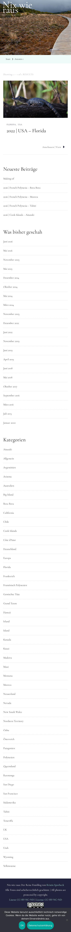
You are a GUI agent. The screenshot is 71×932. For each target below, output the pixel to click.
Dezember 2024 (11, 277)
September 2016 (11, 395)
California (8, 513)
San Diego (8, 784)
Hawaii (7, 612)
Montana (8, 675)
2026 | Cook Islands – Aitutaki (18, 215)
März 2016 (8, 404)
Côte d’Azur (9, 540)
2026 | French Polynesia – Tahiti (19, 205)
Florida (11, 124)
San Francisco (10, 793)
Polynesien (8, 757)
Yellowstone (9, 866)
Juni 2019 (7, 350)
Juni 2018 (8, 368)
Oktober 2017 (10, 386)
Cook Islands (10, 531)
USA (20, 124)
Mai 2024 (7, 296)
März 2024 (8, 305)
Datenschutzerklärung (40, 925)
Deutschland (9, 549)
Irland (6, 621)
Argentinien (9, 467)
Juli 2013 (7, 413)
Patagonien (9, 748)
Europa (7, 558)
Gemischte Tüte (11, 594)
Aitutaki (7, 449)
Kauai (6, 648)
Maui (6, 666)
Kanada (7, 639)
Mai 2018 (7, 377)
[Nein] (67, 922)
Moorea (7, 685)
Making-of (8, 178)
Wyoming (8, 857)
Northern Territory (13, 721)
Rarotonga (8, 775)
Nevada (7, 703)
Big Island (8, 494)
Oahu (6, 730)
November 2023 (11, 314)
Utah (5, 848)
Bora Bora (8, 503)
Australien (8, 485)
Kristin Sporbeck (55, 885)
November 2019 (11, 341)
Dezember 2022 (11, 323)
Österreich (8, 739)
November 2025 (11, 259)
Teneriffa (8, 820)
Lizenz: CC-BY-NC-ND (21, 899)
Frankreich (9, 576)
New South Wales (12, 712)
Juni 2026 (8, 241)
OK (22, 925)
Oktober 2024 (10, 287)
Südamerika (9, 802)
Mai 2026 (7, 250)
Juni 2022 (7, 332)
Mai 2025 (7, 268)
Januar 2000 (9, 422)
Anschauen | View (51, 147)
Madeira (7, 657)
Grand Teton (10, 603)
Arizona (7, 476)
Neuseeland (9, 694)
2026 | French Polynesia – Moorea (20, 196)
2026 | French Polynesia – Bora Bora (21, 187)
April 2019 (8, 359)
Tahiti (6, 811)
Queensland (9, 766)
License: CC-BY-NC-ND (49, 899)
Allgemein (8, 458)
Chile (6, 521)
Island (6, 630)
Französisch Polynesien (15, 585)
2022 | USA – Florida (26, 131)
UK (5, 829)
